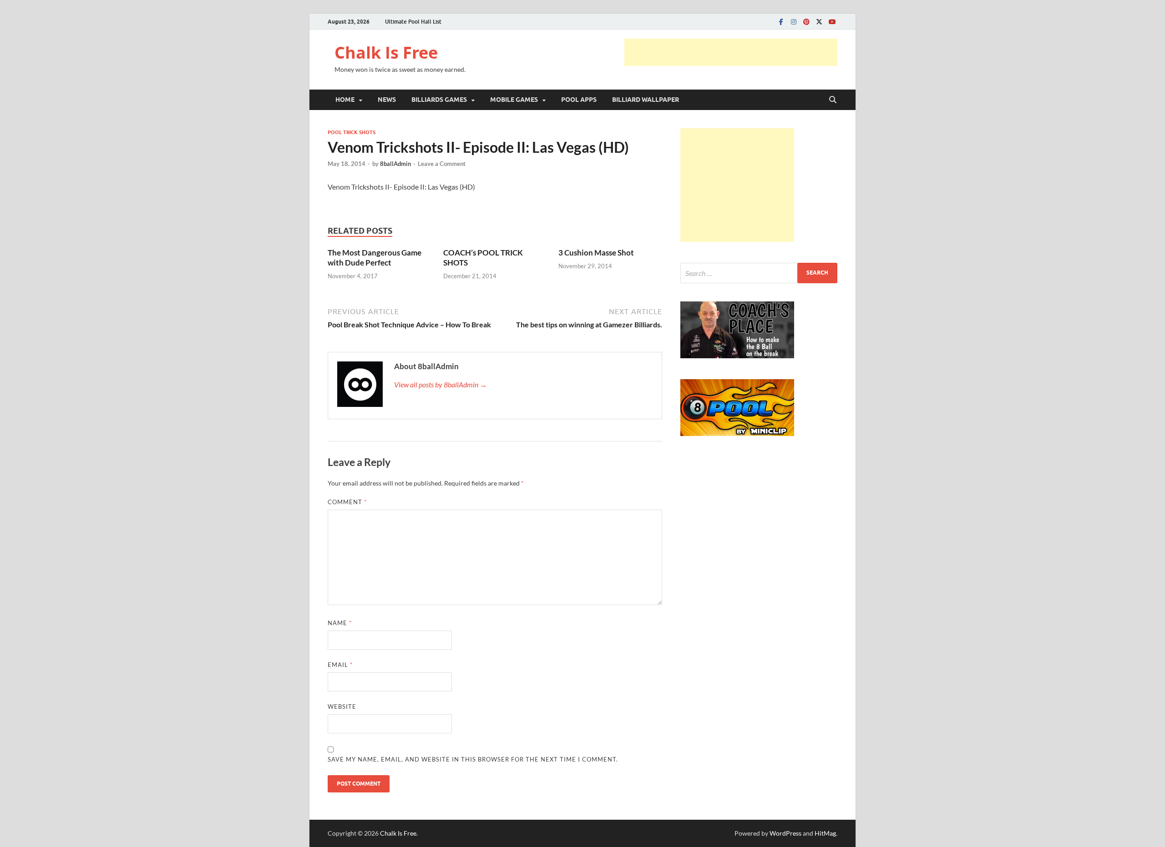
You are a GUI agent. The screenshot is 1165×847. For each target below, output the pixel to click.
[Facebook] (780, 22)
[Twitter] (819, 22)
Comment (347, 502)
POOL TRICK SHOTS (351, 132)
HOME (345, 99)
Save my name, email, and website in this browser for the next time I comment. (473, 759)
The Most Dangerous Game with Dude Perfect (374, 257)
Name (340, 622)
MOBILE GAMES (514, 99)
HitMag (825, 833)
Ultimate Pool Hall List (413, 21)
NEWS (387, 99)
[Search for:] (758, 273)
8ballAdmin (395, 163)
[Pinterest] (806, 22)
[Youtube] (831, 22)
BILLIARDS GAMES (439, 99)
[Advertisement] (730, 52)
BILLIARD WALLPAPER (645, 99)
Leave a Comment (442, 163)
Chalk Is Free (386, 52)
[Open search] (833, 100)
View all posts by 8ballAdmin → (440, 384)
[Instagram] (793, 22)
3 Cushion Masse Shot (596, 252)
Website (342, 706)
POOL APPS (579, 99)
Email (340, 664)
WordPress (785, 833)
